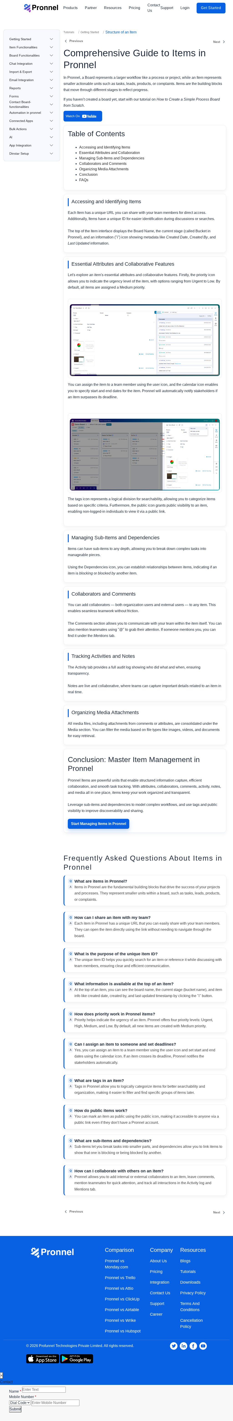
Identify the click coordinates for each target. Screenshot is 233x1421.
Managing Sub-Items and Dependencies (111, 158)
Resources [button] (113, 8)
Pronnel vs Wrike (120, 1320)
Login (185, 8)
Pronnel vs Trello (120, 1277)
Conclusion (88, 174)
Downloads (190, 1282)
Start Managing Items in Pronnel (98, 824)
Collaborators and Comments (103, 164)
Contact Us (153, 7)
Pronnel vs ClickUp (122, 1299)
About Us (158, 1261)
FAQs (83, 180)
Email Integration (21, 80)
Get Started (211, 8)
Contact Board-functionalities (20, 104)
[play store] (42, 1358)
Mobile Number (22, 1397)
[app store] (76, 1358)
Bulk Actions (18, 129)
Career (156, 1314)
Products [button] (70, 8)
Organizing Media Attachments (104, 169)
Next (216, 42)
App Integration (20, 145)
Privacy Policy (193, 1293)
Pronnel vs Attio (119, 1288)
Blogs (185, 1261)
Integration (159, 1282)
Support (166, 8)
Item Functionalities (23, 47)
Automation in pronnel (25, 112)
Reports (15, 88)
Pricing (134, 8)
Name (14, 1391)
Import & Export (20, 72)
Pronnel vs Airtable (122, 1309)
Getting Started (20, 39)
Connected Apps (21, 121)
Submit (15, 1409)
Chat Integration (21, 63)
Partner (91, 8)
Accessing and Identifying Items (104, 147)
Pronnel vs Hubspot (123, 1331)
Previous (76, 41)
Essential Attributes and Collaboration (109, 153)
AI (10, 137)
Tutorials (68, 32)
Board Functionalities (24, 55)
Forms (14, 96)
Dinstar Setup (19, 153)
